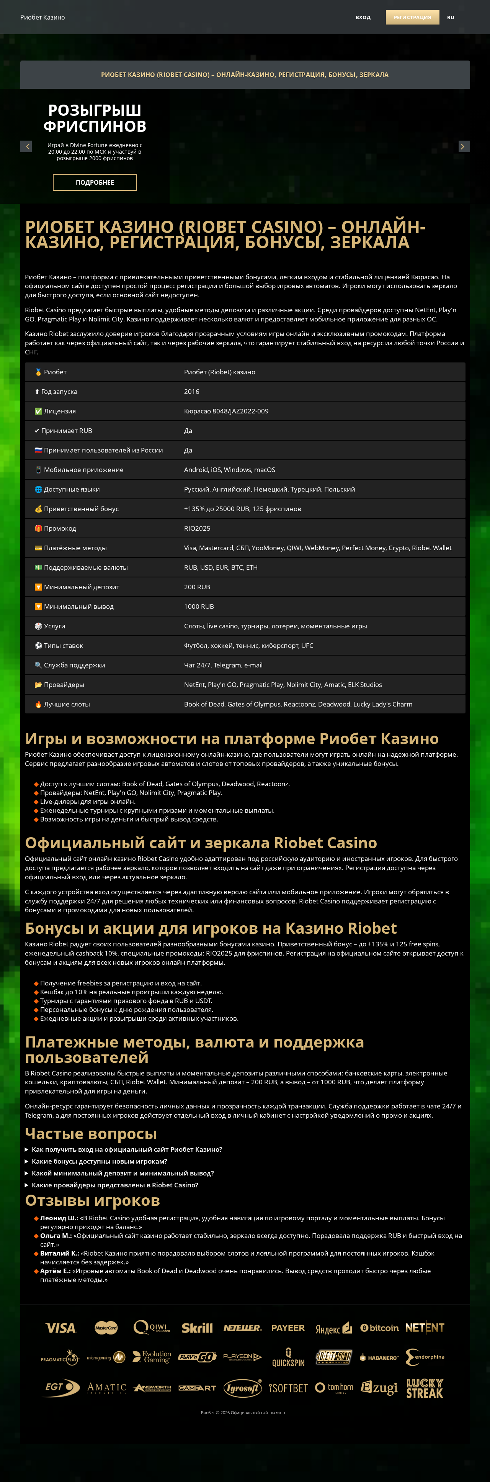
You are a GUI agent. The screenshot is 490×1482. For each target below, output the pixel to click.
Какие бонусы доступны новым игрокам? (99, 1161)
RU (451, 17)
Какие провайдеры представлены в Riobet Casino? (115, 1184)
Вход (363, 17)
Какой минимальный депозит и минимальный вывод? (123, 1173)
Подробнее (95, 178)
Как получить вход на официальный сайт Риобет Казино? (127, 1149)
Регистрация (413, 17)
